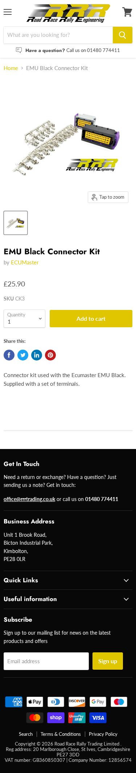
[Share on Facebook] (9, 355)
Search (26, 734)
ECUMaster (24, 262)
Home (11, 68)
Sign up (107, 660)
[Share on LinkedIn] (36, 355)
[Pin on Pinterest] (50, 355)
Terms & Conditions (61, 734)
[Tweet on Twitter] (22, 355)
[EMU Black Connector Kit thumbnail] (15, 222)
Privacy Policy (103, 734)
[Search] (122, 35)
